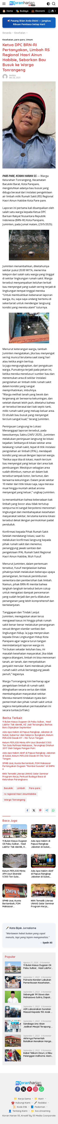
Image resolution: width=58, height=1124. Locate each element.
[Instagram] (35, 1089)
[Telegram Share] (46, 810)
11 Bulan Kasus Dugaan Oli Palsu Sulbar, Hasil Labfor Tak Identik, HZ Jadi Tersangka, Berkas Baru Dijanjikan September (27, 724)
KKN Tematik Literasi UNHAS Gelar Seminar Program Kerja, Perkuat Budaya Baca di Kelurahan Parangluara (25, 776)
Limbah (21, 788)
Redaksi (12, 75)
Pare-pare (34, 788)
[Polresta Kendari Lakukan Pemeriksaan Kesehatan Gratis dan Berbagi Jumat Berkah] (13, 982)
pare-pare (19, 39)
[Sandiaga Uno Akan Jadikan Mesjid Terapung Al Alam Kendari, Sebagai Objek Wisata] (13, 1026)
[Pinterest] (29, 1089)
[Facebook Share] (27, 810)
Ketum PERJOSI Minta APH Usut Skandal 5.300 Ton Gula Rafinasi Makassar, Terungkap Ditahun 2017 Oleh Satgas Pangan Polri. (28, 745)
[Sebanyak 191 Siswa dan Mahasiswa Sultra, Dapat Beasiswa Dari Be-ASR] (13, 997)
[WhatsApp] (41, 1089)
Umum (29, 39)
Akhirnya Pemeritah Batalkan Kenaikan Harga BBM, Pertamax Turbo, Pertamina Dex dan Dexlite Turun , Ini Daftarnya (37, 1040)
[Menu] (4, 3)
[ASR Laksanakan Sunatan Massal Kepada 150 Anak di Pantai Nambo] (13, 1011)
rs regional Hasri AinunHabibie (20, 794)
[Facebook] (17, 1089)
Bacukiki (8, 788)
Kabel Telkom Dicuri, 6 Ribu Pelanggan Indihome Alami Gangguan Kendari (37, 1054)
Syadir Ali (47, 942)
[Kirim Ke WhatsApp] (53, 810)
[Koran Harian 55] (22, 3)
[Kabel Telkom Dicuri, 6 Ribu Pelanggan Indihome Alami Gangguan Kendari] (13, 1055)
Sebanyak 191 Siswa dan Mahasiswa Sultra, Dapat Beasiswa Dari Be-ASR (36, 996)
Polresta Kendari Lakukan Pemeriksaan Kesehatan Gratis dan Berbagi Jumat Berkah (37, 981)
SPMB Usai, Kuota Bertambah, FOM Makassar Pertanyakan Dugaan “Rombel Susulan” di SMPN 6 (28, 766)
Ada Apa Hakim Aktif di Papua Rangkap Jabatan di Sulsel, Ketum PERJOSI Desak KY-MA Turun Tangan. (28, 755)
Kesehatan (7, 39)
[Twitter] (23, 1089)
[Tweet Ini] (33, 810)
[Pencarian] (54, 3)
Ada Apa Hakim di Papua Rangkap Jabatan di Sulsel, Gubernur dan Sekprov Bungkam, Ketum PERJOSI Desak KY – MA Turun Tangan (27, 735)
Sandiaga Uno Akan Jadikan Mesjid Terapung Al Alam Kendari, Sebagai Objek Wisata (38, 1025)
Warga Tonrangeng (14, 799)
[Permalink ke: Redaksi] (5, 76)
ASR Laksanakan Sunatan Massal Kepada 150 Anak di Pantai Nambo (38, 1010)
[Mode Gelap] (48, 3)
